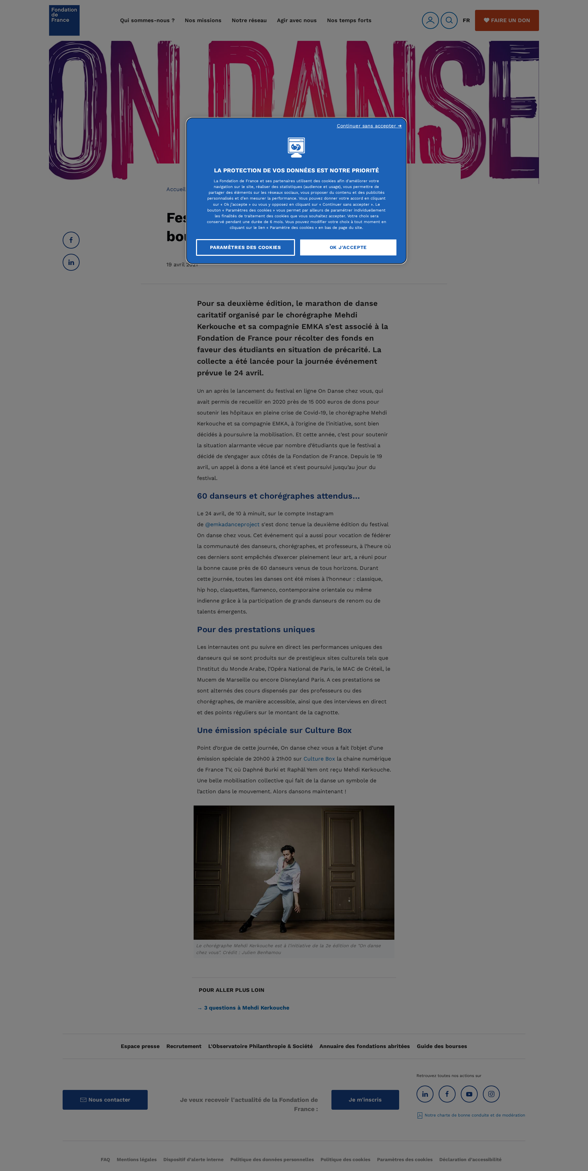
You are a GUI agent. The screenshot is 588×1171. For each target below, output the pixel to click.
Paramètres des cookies (245, 247)
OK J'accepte (348, 247)
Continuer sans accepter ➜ (369, 125)
